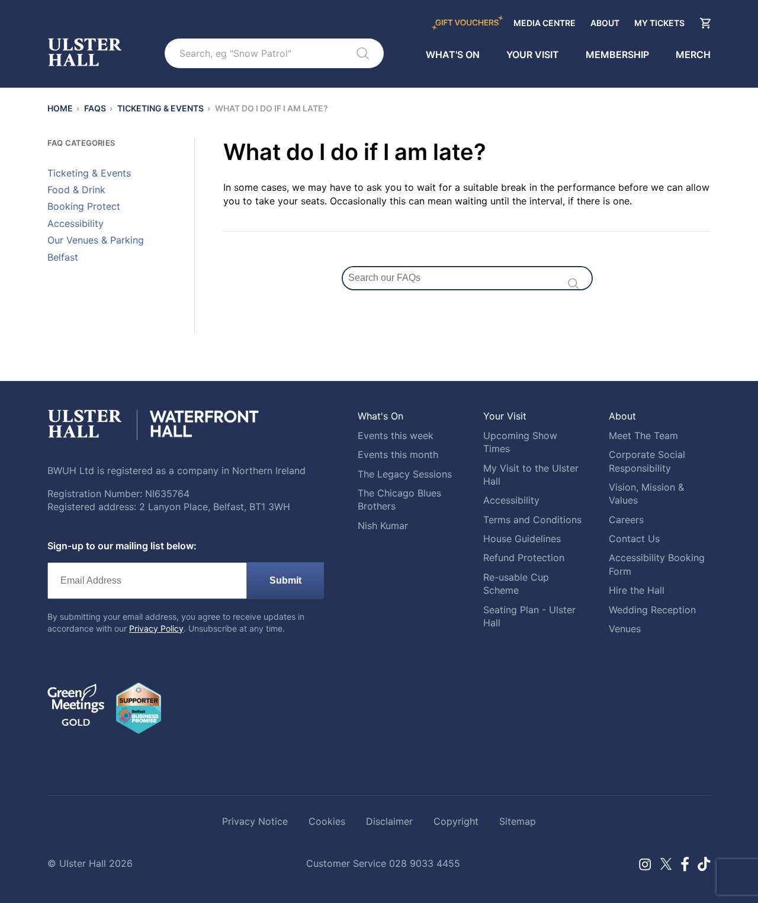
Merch (693, 55)
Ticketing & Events (160, 108)
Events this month (398, 454)
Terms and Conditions (532, 520)
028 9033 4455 (424, 863)
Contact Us (634, 539)
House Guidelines (522, 539)
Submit (285, 580)
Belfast (62, 257)
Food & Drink (76, 190)
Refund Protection (523, 557)
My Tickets (659, 23)
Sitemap (517, 821)
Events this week (395, 435)
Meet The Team (643, 435)
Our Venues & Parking (95, 240)
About (604, 23)
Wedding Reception (652, 610)
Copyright (455, 821)
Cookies (327, 821)
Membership (617, 55)
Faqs (95, 108)
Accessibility (75, 223)
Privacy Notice (255, 821)
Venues (625, 629)
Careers (626, 520)
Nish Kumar (383, 525)
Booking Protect (83, 206)
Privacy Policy (156, 628)
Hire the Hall (636, 590)
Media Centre (544, 23)
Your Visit (532, 55)
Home (60, 108)
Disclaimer (389, 821)
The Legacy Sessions (405, 474)
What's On (453, 55)
